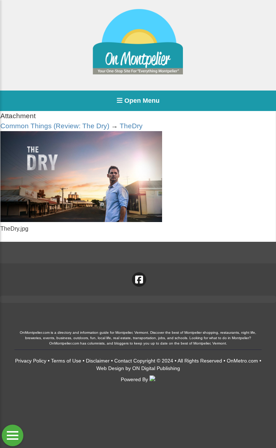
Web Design (110, 368)
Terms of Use (66, 361)
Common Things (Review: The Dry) (54, 126)
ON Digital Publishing (156, 368)
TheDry (131, 126)
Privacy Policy (30, 361)
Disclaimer (98, 361)
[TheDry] (81, 220)
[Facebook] (139, 279)
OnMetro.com (242, 361)
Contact (123, 361)
